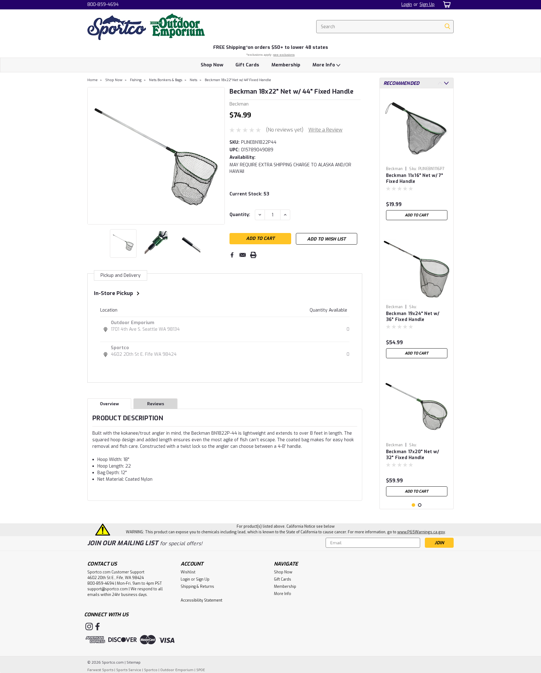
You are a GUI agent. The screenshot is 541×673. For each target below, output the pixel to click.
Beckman (394, 168)
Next (219, 156)
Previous (92, 156)
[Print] (253, 255)
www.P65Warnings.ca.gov (421, 532)
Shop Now (212, 65)
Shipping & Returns (197, 586)
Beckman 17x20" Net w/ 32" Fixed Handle (412, 455)
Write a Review (325, 130)
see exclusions (284, 54)
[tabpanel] (417, 158)
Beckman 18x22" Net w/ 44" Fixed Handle (238, 80)
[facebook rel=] (97, 626)
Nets (193, 80)
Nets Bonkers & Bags (165, 80)
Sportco (120, 348)
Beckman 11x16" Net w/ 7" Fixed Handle (414, 178)
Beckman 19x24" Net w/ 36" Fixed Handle (412, 317)
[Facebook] (232, 255)
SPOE (200, 670)
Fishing (136, 80)
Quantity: (239, 215)
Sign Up (427, 5)
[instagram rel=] (89, 626)
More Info (324, 65)
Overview (109, 403)
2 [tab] (419, 505)
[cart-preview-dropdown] (446, 4)
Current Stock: (249, 194)
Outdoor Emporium (132, 323)
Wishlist (188, 572)
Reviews (155, 403)
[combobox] (385, 26)
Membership (285, 65)
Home (92, 80)
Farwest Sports (100, 670)
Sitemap (133, 662)
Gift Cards (247, 65)
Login (406, 5)
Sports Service (128, 670)
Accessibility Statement (201, 600)
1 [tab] (413, 505)
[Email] (243, 255)
